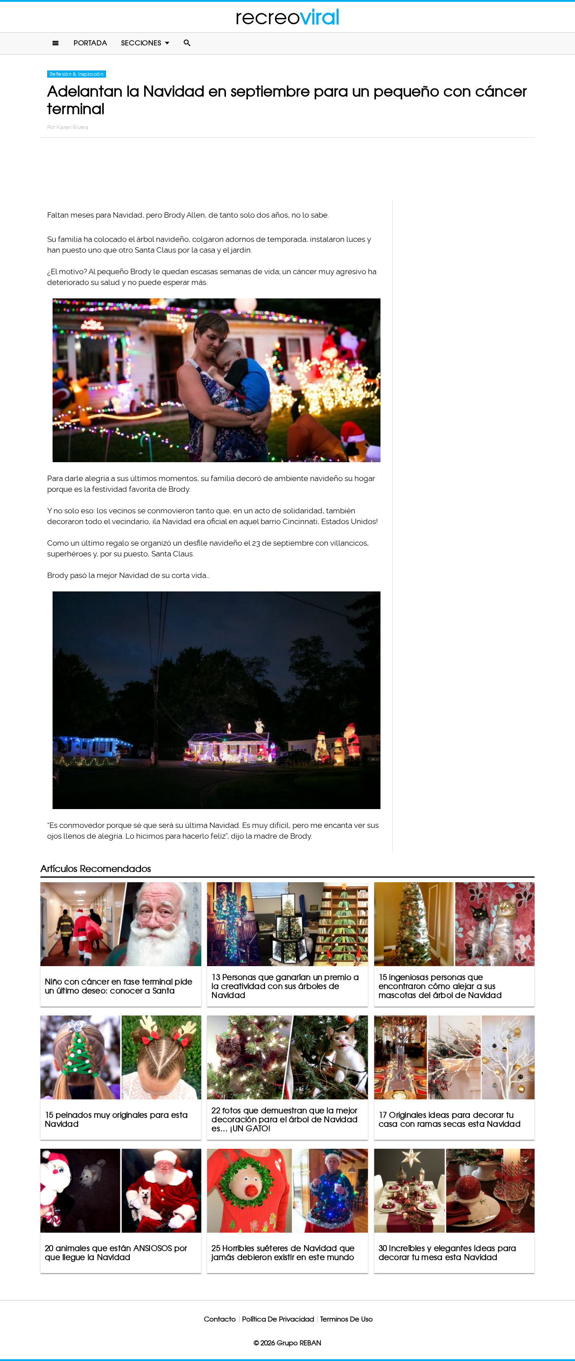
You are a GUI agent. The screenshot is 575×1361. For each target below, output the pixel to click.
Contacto (220, 1319)
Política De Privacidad (278, 1319)
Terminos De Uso (346, 1319)
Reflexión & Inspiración (76, 74)
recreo (287, 16)
